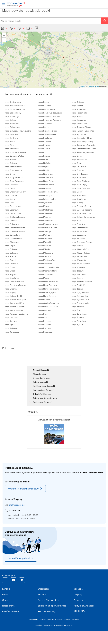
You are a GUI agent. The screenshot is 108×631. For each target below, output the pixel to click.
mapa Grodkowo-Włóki (14, 281)
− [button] (4, 40)
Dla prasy (78, 594)
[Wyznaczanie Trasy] (12, 28)
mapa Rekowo (78, 102)
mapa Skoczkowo (79, 159)
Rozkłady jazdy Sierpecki (44, 386)
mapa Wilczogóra (79, 260)
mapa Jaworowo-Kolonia (14, 306)
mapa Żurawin (78, 317)
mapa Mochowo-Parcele (48, 267)
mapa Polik (42, 317)
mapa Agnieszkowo (12, 102)
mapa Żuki (76, 310)
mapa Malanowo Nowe (48, 224)
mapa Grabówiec (11, 278)
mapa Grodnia (10, 288)
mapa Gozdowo (11, 263)
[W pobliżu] (21, 28)
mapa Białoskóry (11, 123)
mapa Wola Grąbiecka (81, 263)
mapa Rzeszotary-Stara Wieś (84, 148)
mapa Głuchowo (11, 242)
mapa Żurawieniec (79, 313)
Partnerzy (78, 600)
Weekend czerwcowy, (63, 619)
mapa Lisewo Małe (46, 177)
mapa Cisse (9, 202)
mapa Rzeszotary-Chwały (82, 138)
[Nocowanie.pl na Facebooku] (5, 580)
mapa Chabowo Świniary (15, 191)
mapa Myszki (43, 278)
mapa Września (78, 267)
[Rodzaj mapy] (4, 28)
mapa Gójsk (9, 245)
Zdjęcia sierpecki (40, 382)
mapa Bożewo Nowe (13, 166)
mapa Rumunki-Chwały (81, 127)
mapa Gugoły (10, 292)
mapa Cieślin (9, 199)
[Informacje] (29, 28)
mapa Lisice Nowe (46, 184)
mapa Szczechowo (80, 227)
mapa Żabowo (78, 270)
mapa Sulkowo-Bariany (81, 206)
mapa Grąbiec (10, 274)
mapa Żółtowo (78, 306)
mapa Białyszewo (12, 127)
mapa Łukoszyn (45, 195)
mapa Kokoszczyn (12, 331)
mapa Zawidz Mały (79, 285)
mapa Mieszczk (44, 245)
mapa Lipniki (43, 170)
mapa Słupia (77, 163)
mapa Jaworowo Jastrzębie (16, 313)
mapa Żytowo (77, 324)
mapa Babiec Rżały (12, 112)
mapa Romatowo (79, 120)
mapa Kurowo (44, 148)
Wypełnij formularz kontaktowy (23, 488)
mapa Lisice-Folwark (47, 181)
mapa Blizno (9, 145)
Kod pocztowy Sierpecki (43, 390)
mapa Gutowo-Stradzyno (15, 299)
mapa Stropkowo (79, 199)
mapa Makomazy (45, 217)
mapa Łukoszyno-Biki (47, 199)
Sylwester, (51, 619)
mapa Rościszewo (79, 123)
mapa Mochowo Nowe (47, 270)
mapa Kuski (43, 152)
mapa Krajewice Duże (47, 130)
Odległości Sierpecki (42, 394)
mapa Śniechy (78, 170)
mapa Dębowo (10, 220)
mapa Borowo (10, 159)
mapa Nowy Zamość (47, 296)
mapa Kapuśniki (11, 317)
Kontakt (6, 588)
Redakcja (78, 588)
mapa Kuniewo (44, 141)
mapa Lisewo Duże (46, 174)
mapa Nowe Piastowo (47, 285)
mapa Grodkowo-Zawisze (15, 285)
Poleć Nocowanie (10, 611)
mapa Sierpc (77, 155)
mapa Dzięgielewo (12, 234)
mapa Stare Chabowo (81, 181)
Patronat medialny (47, 611)
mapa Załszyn (78, 278)
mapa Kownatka (45, 123)
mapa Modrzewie (45, 274)
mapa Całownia (11, 184)
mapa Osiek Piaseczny (48, 306)
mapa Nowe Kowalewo (48, 281)
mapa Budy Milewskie (13, 177)
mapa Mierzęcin (45, 238)
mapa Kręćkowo (45, 138)
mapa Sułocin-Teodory (81, 213)
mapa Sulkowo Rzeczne (82, 209)
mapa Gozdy (9, 267)
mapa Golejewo (11, 249)
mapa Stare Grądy (79, 184)
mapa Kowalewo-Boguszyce (50, 112)
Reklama (42, 594)
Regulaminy (79, 610)
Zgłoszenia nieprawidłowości (52, 605)
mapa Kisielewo (11, 328)
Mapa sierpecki (39, 374)
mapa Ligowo (44, 166)
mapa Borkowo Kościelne (15, 152)
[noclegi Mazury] (54, 433)
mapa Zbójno (77, 288)
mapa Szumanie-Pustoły (82, 242)
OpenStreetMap (93, 86)
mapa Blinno (9, 141)
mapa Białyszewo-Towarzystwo (17, 130)
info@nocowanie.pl (17, 504)
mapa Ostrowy (44, 310)
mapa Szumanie (78, 238)
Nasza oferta (8, 605)
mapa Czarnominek (12, 213)
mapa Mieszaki (44, 242)
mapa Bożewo (10, 163)
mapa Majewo (44, 206)
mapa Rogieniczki (79, 112)
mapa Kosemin (44, 105)
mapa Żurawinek (79, 321)
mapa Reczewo (44, 328)
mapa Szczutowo (79, 234)
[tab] (17, 94)
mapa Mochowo (45, 263)
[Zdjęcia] (37, 28)
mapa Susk (76, 220)
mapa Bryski (9, 174)
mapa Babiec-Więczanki (14, 105)
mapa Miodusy (44, 256)
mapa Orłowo (44, 299)
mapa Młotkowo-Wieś (47, 260)
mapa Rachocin (44, 324)
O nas (5, 600)
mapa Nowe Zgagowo (47, 292)
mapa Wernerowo (79, 256)
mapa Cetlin (9, 188)
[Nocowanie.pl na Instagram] (22, 580)
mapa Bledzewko (11, 134)
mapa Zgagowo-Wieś (81, 292)
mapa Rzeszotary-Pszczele (83, 145)
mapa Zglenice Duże (80, 299)
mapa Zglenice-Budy (80, 296)
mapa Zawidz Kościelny (82, 281)
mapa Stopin (77, 191)
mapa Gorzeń (10, 260)
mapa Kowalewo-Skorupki (49, 116)
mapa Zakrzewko (79, 274)
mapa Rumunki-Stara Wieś (83, 130)
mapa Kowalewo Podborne (49, 120)
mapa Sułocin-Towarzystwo (83, 217)
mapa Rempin (77, 105)
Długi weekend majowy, (38, 619)
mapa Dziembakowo (13, 238)
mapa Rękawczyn (45, 331)
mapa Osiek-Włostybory (48, 303)
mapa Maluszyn (44, 231)
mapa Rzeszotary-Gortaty (82, 141)
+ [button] (4, 35)
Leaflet (82, 86)
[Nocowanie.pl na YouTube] (13, 580)
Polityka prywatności (84, 605)
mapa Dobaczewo (12, 224)
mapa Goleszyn (11, 252)
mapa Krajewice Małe (47, 134)
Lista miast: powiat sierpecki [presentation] (17, 94)
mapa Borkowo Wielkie (14, 155)
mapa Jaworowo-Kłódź (14, 303)
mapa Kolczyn (44, 102)
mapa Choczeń (10, 195)
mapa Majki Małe (45, 213)
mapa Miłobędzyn (45, 252)
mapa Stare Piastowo (81, 188)
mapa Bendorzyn (11, 116)
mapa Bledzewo (11, 138)
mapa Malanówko (45, 220)
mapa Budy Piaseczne (14, 181)
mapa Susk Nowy (79, 224)
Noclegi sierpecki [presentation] (43, 94)
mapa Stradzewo (79, 195)
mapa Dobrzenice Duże (14, 227)
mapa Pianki (43, 313)
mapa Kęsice (9, 324)
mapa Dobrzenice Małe (14, 231)
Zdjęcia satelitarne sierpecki (45, 398)
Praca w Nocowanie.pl (48, 600)
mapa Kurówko (44, 145)
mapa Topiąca (77, 245)
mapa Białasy (10, 120)
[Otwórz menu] (3, 4)
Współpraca (43, 588)
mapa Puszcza (44, 321)
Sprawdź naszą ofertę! (19, 558)
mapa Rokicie (77, 116)
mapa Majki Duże (45, 209)
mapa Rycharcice (79, 134)
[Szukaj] (104, 20)
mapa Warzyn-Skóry (80, 249)
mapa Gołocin (10, 256)
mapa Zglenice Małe (80, 303)
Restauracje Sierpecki (42, 402)
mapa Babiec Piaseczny (14, 109)
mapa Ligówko (44, 163)
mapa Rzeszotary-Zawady (83, 152)
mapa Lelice (43, 159)
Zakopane (75, 619)
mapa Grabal (9, 270)
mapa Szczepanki (79, 231)
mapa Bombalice (11, 148)
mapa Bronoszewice (13, 170)
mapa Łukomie (44, 188)
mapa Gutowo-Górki (13, 296)
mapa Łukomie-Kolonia (48, 191)
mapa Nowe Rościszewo (48, 288)
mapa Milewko (44, 249)
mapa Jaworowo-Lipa (13, 310)
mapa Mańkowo (45, 234)
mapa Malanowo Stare (47, 227)
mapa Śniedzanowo (80, 174)
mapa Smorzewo (79, 166)
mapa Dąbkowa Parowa (14, 217)
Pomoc (5, 594)
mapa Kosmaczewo (46, 109)
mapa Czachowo (11, 209)
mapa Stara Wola (79, 177)
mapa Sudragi (77, 202)
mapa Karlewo (10, 321)
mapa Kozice (43, 127)
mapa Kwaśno (44, 155)
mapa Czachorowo (12, 206)
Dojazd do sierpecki (41, 378)
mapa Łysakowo (45, 202)
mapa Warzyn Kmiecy (81, 252)
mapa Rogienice (79, 109)
